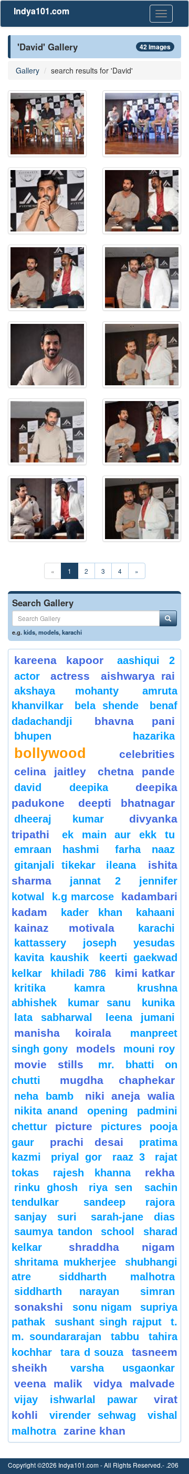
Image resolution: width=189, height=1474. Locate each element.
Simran (157, 1291)
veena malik (48, 1383)
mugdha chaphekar (117, 1080)
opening (107, 1111)
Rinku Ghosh (46, 1187)
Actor (27, 676)
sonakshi (40, 1307)
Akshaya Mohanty (66, 691)
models (48, 632)
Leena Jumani (140, 1017)
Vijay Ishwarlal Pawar (76, 1399)
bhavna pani (134, 721)
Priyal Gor (76, 1157)
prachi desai (87, 1142)
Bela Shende (107, 705)
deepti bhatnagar (126, 803)
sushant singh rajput (108, 1322)
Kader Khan (91, 912)
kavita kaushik (51, 957)
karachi (72, 632)
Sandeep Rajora (129, 1202)
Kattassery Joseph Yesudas (94, 943)
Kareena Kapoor (58, 660)
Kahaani (155, 912)
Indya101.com (41, 11)
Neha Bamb (44, 1096)
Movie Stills (48, 1064)
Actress (70, 676)
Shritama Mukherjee (65, 1262)
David (27, 787)
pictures (121, 1126)
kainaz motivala (64, 928)
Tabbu (125, 1336)
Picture (73, 1126)
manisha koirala (62, 1033)
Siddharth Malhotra (117, 1276)
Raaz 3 (128, 1157)
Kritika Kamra (59, 988)
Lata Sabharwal (53, 1017)
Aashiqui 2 (146, 660)
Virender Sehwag (92, 1415)
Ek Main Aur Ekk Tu (118, 834)
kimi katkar (145, 973)
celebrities (147, 754)
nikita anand (46, 1111)
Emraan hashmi (56, 849)
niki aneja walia (130, 1096)
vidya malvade (134, 1383)
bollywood (50, 753)
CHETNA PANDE (136, 771)
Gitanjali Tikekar (55, 865)
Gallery (27, 70)
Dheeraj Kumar (59, 819)
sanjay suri (45, 1217)
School (117, 1231)
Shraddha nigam (122, 1247)
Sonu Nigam (102, 1307)
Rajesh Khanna (91, 1172)
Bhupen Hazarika (94, 736)
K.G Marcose (82, 896)
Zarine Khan (94, 1431)
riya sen (114, 1187)
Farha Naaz (145, 849)
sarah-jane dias (133, 1217)
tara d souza (92, 1352)
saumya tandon (53, 1231)
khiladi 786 (79, 973)
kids (29, 632)
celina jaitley (50, 771)
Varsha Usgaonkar (122, 1368)
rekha (160, 1172)
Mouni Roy (149, 1049)
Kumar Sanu (99, 1002)
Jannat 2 (95, 881)
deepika (88, 787)
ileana (124, 865)
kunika (158, 1002)
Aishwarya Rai (138, 676)
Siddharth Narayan (66, 1291)
